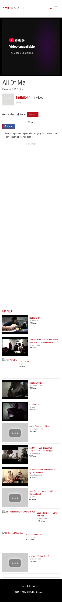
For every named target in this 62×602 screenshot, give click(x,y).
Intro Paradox (24, 361)
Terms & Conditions (29, 586)
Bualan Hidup (34, 405)
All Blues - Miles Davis (34, 535)
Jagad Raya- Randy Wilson (39, 426)
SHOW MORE (31, 144)
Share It (10, 126)
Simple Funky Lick (36, 383)
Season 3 (32, 114)
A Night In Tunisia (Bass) (39, 556)
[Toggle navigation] (56, 8)
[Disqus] (31, 186)
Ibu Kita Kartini (35, 318)
